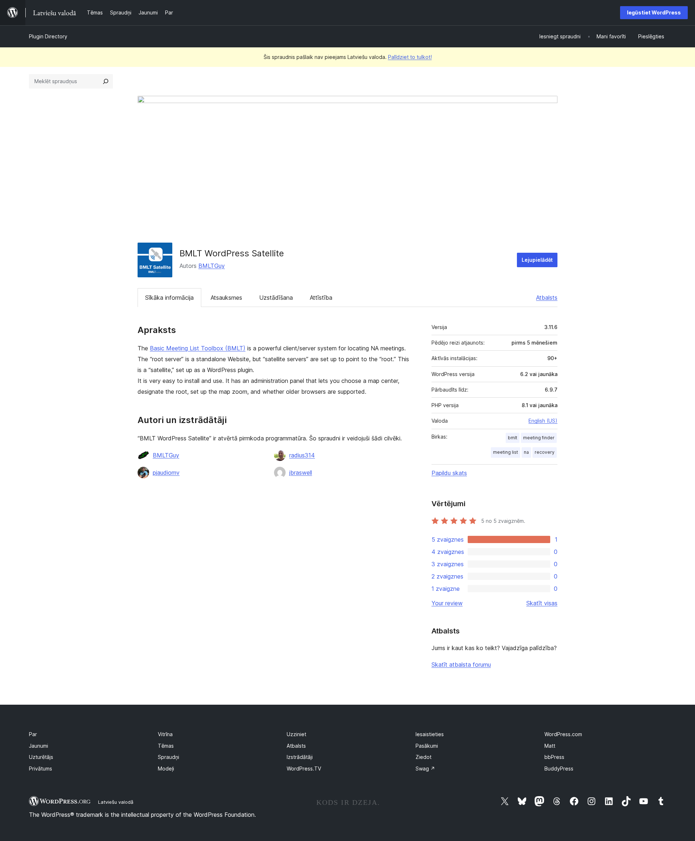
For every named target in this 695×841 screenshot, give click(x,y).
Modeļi (166, 768)
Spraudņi (168, 757)
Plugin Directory (48, 36)
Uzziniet (296, 734)
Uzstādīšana (276, 297)
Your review (447, 603)
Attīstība (321, 297)
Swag (425, 768)
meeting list (505, 452)
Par (33, 734)
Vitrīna (165, 734)
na (526, 452)
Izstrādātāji (300, 757)
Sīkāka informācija (169, 297)
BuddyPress (558, 768)
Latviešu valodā (115, 802)
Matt (549, 746)
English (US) (542, 421)
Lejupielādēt (537, 260)
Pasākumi (427, 746)
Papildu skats (449, 473)
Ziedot (423, 757)
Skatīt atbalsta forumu (461, 664)
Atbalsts (546, 297)
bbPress (554, 757)
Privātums (40, 768)
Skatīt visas (541, 603)
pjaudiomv (166, 472)
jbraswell (300, 472)
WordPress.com (563, 734)
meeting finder (539, 437)
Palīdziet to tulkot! (410, 57)
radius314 (302, 455)
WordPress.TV (304, 768)
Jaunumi (38, 746)
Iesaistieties (430, 734)
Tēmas (166, 746)
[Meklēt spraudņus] (105, 81)
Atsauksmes (226, 297)
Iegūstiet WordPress (654, 12)
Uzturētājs (41, 757)
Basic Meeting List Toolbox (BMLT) (197, 348)
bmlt (512, 437)
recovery (545, 452)
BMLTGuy (211, 265)
